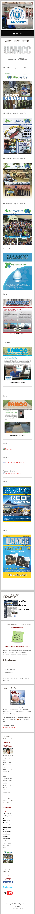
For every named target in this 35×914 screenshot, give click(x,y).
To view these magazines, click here (7, 845)
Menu (19, 33)
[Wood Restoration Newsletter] (13, 462)
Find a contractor (13, 666)
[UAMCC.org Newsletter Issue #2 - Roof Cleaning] (17, 521)
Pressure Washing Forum (10, 727)
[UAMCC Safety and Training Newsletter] (8, 449)
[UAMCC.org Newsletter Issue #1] (17, 577)
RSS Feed (15, 908)
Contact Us (6, 792)
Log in (21, 908)
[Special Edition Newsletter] (12, 473)
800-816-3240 (27, 5)
